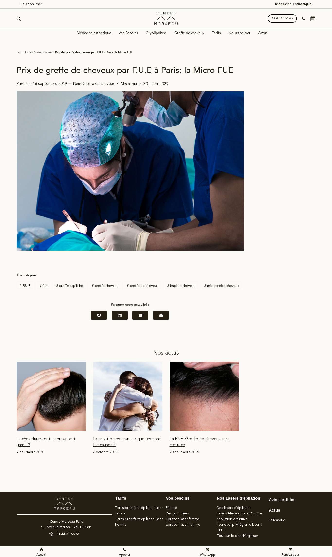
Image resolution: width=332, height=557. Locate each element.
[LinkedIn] (120, 315)
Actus (263, 33)
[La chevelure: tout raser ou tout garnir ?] (51, 396)
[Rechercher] (19, 19)
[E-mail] (161, 315)
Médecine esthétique (293, 4)
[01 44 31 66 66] (51, 534)
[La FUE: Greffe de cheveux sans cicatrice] (204, 396)
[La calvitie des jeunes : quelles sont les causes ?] (127, 396)
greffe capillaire (69, 285)
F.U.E (25, 285)
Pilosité (171, 508)
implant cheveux (181, 285)
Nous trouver (239, 33)
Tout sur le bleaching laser (237, 536)
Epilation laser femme (182, 519)
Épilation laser (31, 4)
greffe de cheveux (142, 285)
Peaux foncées (177, 513)
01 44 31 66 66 (282, 18)
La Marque (277, 520)
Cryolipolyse (156, 33)
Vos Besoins (128, 33)
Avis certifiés (281, 499)
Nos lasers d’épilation (234, 508)
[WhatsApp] (140, 315)
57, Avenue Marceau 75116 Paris (66, 527)
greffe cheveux (105, 285)
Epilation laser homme (183, 524)
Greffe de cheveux (189, 33)
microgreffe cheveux (221, 285)
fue (43, 285)
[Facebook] (99, 315)
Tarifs (216, 33)
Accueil (21, 52)
